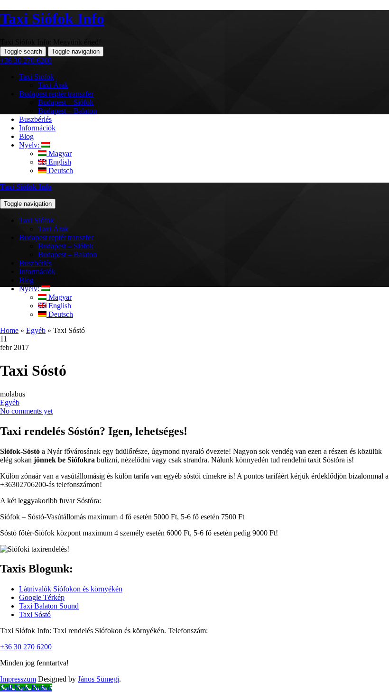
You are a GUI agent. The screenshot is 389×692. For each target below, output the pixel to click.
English (58, 306)
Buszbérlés (35, 263)
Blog (26, 280)
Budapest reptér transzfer (56, 237)
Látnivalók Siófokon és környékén (70, 589)
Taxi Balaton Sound (49, 606)
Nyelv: (30, 289)
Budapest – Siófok (65, 246)
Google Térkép (42, 597)
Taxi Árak (53, 229)
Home (9, 330)
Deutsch (59, 314)
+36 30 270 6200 (26, 60)
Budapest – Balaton (67, 254)
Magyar (59, 297)
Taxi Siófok (36, 220)
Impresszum (18, 679)
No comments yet (26, 411)
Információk (37, 272)
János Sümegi (98, 679)
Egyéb (36, 330)
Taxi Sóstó (35, 614)
